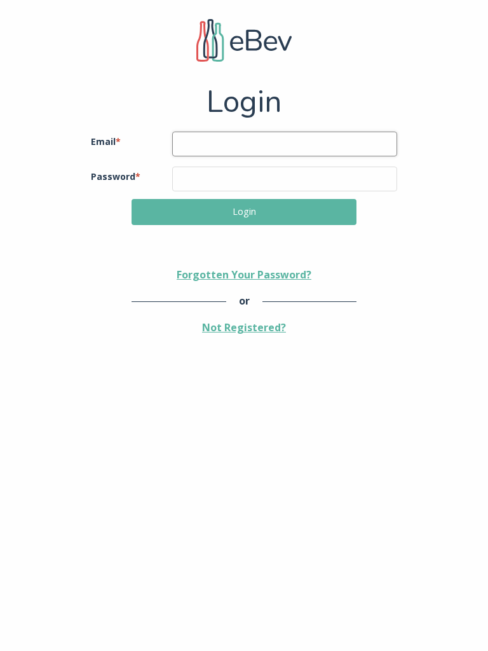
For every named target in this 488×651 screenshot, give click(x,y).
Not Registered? (244, 327)
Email (106, 141)
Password (115, 176)
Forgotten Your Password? (244, 275)
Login (244, 211)
